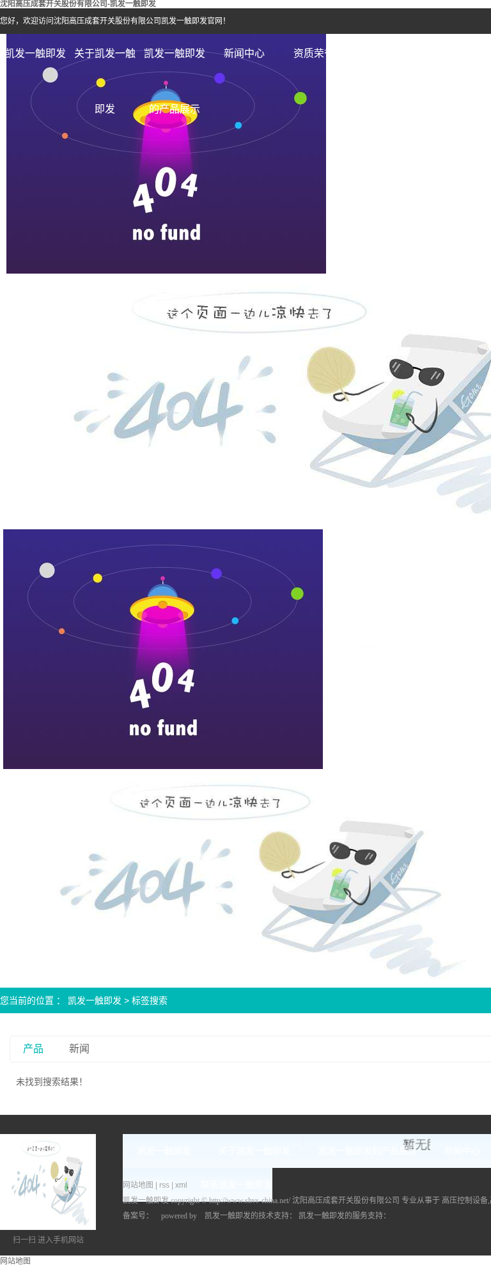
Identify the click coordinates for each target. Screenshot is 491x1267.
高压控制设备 (465, 1200)
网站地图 (139, 1185)
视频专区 (383, 53)
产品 (33, 1048)
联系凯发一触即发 (236, 1185)
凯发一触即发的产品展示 (174, 64)
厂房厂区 (453, 53)
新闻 (79, 1048)
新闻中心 (244, 53)
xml (181, 1185)
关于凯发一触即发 (105, 64)
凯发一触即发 (35, 53)
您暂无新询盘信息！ (362, 648)
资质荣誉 (313, 53)
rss (164, 1185)
